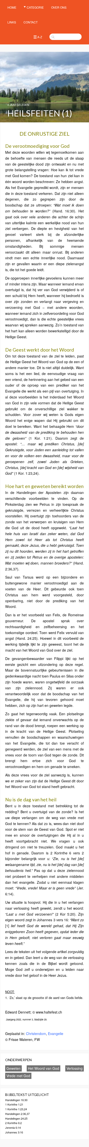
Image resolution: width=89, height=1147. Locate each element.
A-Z (39, 37)
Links (11, 22)
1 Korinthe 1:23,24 (16, 1109)
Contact (30, 22)
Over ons (59, 7)
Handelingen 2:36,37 (17, 1114)
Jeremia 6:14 (13, 1127)
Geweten (13, 1068)
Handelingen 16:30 (16, 1100)
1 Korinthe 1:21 (14, 1104)
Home (11, 7)
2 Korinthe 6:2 (13, 1123)
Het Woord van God (43, 1068)
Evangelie (55, 1033)
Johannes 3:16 (14, 1132)
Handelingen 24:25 (16, 1118)
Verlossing (75, 1068)
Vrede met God (18, 1075)
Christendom (36, 1033)
